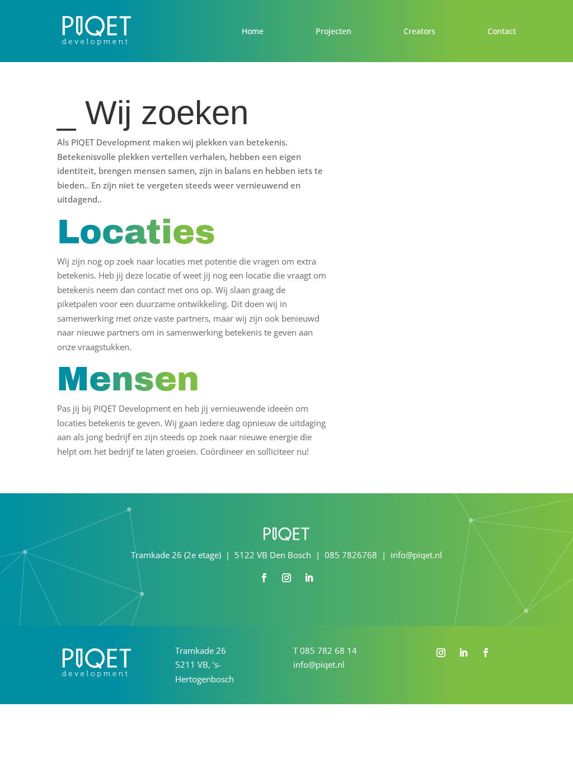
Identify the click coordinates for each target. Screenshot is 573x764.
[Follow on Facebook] (264, 578)
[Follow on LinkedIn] (309, 578)
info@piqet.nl (319, 664)
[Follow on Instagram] (286, 578)
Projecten (333, 31)
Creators (419, 31)
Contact (501, 31)
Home (253, 31)
